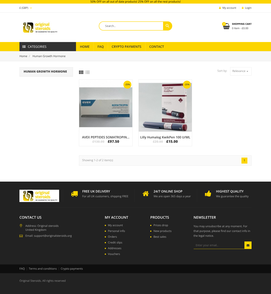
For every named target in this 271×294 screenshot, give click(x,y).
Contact (156, 46)
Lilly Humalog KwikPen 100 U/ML (165, 137)
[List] (87, 72)
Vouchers (114, 254)
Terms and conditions (43, 269)
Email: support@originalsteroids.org (48, 236)
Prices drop (160, 225)
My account (116, 217)
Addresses (114, 248)
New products (162, 231)
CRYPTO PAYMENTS (126, 46)
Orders (112, 237)
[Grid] (81, 72)
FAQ (100, 46)
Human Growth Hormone (45, 72)
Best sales (159, 237)
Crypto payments (72, 269)
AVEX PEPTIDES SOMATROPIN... (106, 137)
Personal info (116, 231)
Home (84, 46)
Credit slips (115, 242)
